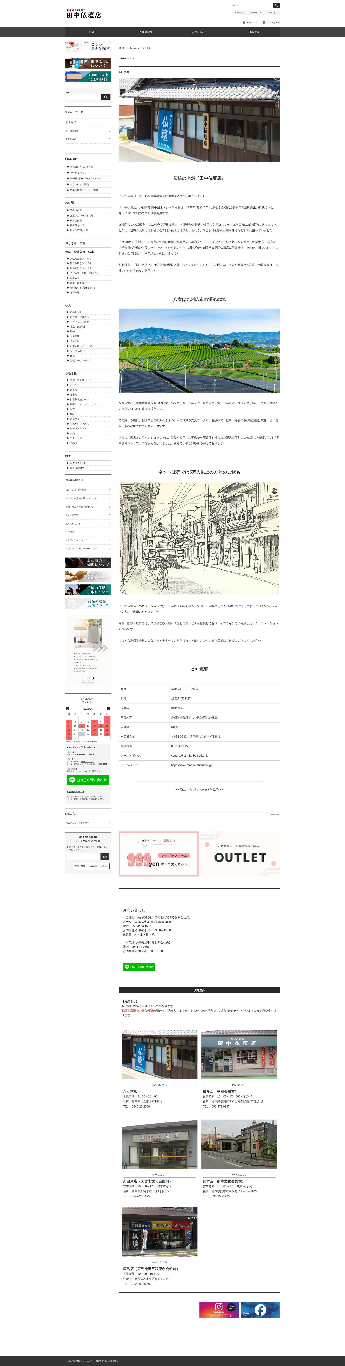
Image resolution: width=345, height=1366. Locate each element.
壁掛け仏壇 (239, 12)
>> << (199, 789)
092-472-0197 (221, 1106)
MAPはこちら (159, 1084)
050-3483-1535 (141, 925)
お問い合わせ (199, 32)
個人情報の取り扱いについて (80, 1361)
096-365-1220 (221, 1196)
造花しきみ (272, 12)
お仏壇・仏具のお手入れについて (82, 498)
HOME (91, 32)
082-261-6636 (141, 1283)
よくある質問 (72, 515)
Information (133, 48)
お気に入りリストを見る (77, 823)
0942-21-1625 (141, 1196)
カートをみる (273, 22)
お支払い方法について (76, 540)
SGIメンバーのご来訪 (76, 490)
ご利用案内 (145, 32)
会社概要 (124, 72)
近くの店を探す (73, 523)
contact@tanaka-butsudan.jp (152, 921)
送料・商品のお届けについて (80, 507)
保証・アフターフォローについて (82, 548)
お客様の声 (253, 32)
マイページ (252, 22)
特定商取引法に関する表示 (107, 1361)
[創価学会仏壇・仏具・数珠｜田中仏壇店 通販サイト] (84, 18)
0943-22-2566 (141, 946)
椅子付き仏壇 (255, 12)
